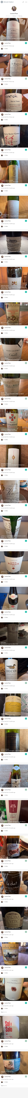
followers (14, 15)
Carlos (6, 48)
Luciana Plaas (7, 43)
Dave (2, 1012)
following (20, 15)
